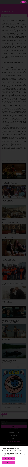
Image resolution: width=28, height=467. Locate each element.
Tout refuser (5, 465)
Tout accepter (8, 458)
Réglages (8, 462)
